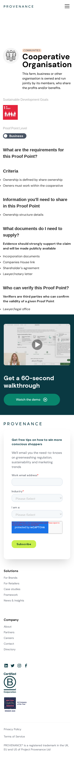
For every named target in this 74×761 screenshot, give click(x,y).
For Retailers (11, 583)
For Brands (10, 577)
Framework (11, 595)
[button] (66, 6)
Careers (9, 638)
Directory (10, 649)
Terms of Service (14, 736)
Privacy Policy (12, 729)
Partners (9, 632)
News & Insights (14, 600)
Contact (9, 643)
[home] (18, 6)
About (7, 626)
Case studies (12, 589)
